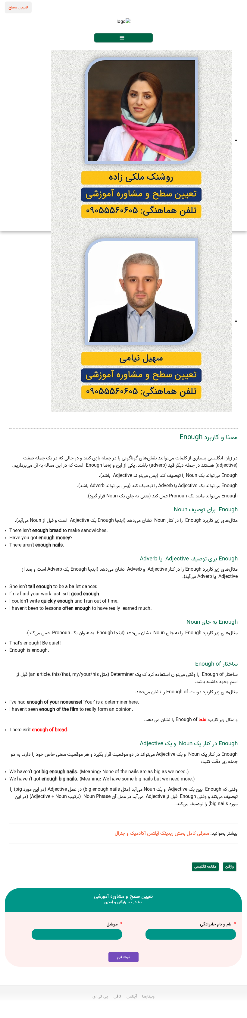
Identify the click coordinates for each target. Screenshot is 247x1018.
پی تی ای (100, 996)
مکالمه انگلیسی (205, 866)
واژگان (229, 866)
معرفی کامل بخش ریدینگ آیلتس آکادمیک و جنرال (162, 833)
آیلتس (132, 996)
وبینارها (148, 996)
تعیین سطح (18, 7)
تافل (117, 996)
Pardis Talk (123, 1012)
